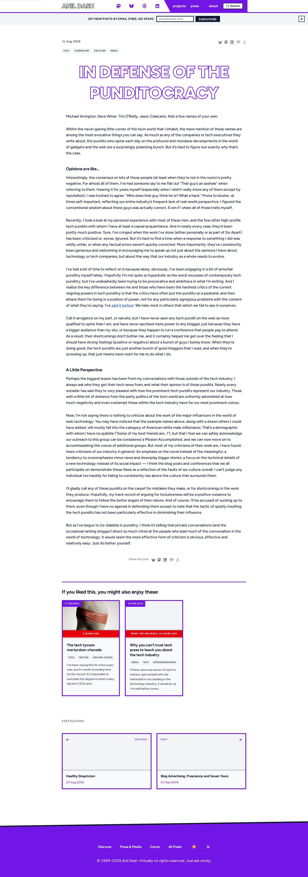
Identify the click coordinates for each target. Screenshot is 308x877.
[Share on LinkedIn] (232, 42)
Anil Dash (78, 6)
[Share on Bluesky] (220, 42)
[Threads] (144, 6)
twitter (83, 657)
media (114, 50)
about (213, 6)
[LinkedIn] (157, 6)
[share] (244, 42)
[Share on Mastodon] (226, 42)
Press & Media (131, 847)
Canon (155, 847)
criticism (100, 50)
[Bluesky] (131, 6)
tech (66, 50)
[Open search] (233, 6)
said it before (122, 305)
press (195, 6)
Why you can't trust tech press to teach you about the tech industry (151, 650)
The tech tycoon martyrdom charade (84, 647)
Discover (105, 847)
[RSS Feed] (208, 847)
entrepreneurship (164, 662)
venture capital (103, 657)
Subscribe (208, 19)
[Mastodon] (118, 6)
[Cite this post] (238, 41)
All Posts (174, 847)
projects (179, 6)
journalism (81, 50)
